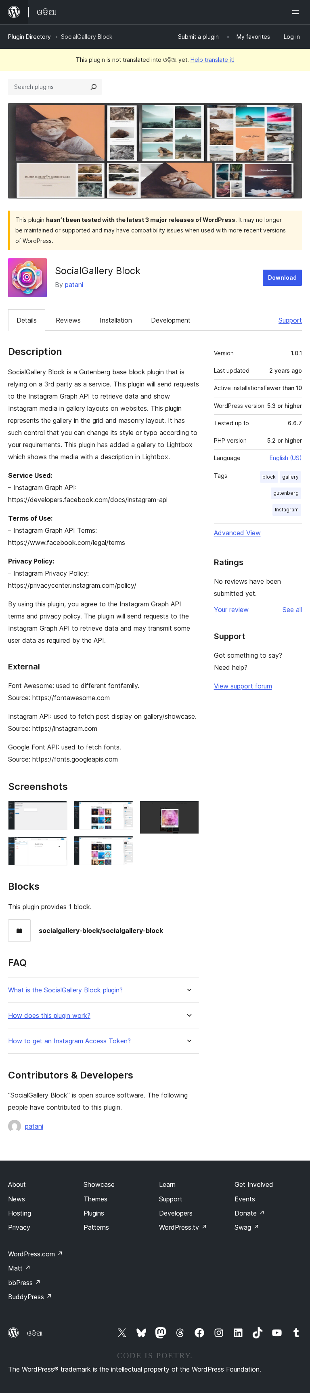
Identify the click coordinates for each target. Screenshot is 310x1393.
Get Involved (254, 1184)
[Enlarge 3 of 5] (122, 812)
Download (282, 277)
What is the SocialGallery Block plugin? (65, 990)
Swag (247, 1227)
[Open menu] (297, 12)
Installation (116, 320)
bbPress (24, 1283)
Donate (250, 1213)
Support (290, 320)
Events (245, 1199)
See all (292, 610)
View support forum (243, 686)
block (269, 477)
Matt (19, 1268)
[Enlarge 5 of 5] (188, 812)
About (17, 1184)
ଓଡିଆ (34, 1333)
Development (171, 320)
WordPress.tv (183, 1227)
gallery (290, 477)
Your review (231, 610)
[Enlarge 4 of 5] (122, 847)
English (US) (286, 457)
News (16, 1199)
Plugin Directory (29, 36)
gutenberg (286, 493)
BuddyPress (30, 1297)
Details (27, 320)
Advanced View (237, 533)
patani (74, 285)
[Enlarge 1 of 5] (56, 812)
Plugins (94, 1213)
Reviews (68, 320)
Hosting (19, 1213)
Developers (176, 1213)
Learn (167, 1184)
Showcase (99, 1184)
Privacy (19, 1227)
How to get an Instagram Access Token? (69, 1041)
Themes (95, 1199)
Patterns (96, 1227)
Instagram (287, 510)
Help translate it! (213, 59)
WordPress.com (35, 1254)
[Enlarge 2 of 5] (56, 847)
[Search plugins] (94, 87)
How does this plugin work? (49, 1015)
